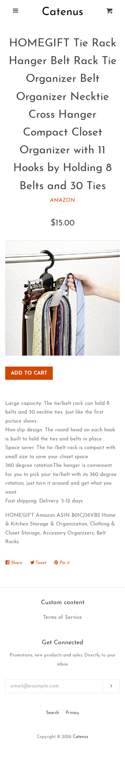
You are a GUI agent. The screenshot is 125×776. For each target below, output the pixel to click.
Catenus (80, 737)
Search (52, 713)
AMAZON (62, 200)
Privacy (72, 713)
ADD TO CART (29, 373)
